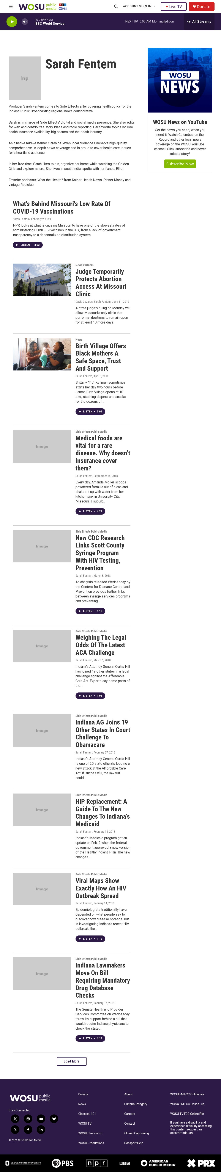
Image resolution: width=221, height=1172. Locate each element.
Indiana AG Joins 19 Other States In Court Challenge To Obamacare (103, 733)
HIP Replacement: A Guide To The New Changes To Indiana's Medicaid (103, 813)
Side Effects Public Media (91, 431)
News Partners (84, 265)
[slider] (31, 21)
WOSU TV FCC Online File (187, 1114)
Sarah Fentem (21, 219)
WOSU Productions (91, 1143)
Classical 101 (87, 1114)
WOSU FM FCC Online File (187, 1094)
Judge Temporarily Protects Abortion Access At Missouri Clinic (101, 283)
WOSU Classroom (90, 1133)
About (128, 1094)
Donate (203, 6)
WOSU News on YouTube (180, 122)
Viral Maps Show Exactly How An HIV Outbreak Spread (101, 888)
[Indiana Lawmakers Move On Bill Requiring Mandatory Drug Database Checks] (42, 973)
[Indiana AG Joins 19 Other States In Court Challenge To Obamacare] (42, 730)
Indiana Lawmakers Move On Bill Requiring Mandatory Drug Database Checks (103, 980)
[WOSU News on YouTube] (180, 80)
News (79, 339)
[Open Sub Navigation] (154, 6)
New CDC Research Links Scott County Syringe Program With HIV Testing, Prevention (100, 553)
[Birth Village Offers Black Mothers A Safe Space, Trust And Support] (42, 354)
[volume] (24, 22)
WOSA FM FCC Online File (187, 1104)
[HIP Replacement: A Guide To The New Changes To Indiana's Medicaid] (42, 810)
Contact (129, 1123)
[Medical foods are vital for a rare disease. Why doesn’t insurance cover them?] (42, 446)
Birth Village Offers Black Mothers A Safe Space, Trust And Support (101, 357)
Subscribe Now (180, 163)
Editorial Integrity (135, 1104)
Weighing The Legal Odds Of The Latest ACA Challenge (101, 645)
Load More (72, 1061)
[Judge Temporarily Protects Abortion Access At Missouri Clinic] (42, 280)
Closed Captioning (136, 1133)
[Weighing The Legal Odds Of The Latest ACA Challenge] (42, 646)
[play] (11, 21)
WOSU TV (85, 1123)
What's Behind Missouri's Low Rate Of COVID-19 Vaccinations (61, 207)
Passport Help (133, 1143)
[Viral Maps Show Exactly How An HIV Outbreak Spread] (42, 889)
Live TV (175, 6)
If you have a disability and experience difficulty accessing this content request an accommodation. (191, 1128)
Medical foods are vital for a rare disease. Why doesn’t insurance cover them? (103, 453)
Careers (129, 1114)
